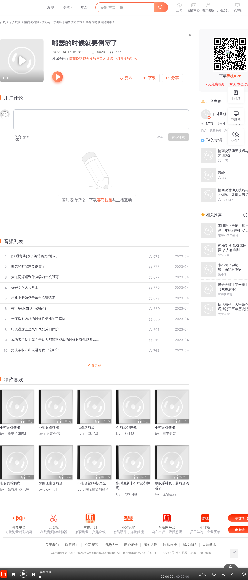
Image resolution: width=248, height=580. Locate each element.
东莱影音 (169, 433)
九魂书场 (92, 433)
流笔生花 (169, 494)
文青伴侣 (53, 433)
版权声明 (189, 545)
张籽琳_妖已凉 (18, 489)
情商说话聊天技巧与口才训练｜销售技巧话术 (53, 22)
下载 (152, 78)
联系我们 (72, 545)
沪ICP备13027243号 (160, 552)
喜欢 (128, 78)
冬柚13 (129, 433)
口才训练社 (221, 114)
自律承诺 (209, 545)
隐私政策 (170, 545)
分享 (175, 78)
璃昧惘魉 (130, 494)
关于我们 (52, 545)
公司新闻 (91, 545)
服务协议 (150, 545)
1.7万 (209, 123)
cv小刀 (51, 489)
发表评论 (178, 137)
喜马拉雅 (18, 7)
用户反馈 (131, 545)
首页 (3, 22)
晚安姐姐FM (17, 433)
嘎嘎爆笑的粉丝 (97, 489)
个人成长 (15, 22)
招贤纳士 (111, 545)
